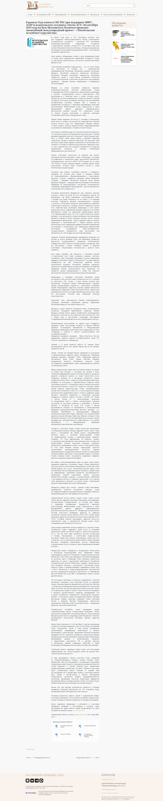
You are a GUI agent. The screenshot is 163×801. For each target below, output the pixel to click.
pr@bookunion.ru (80, 715)
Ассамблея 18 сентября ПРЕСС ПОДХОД (88, 735)
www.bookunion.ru (79, 710)
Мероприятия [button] (60, 15)
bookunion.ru (120, 799)
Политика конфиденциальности (110, 793)
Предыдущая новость (42, 758)
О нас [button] (30, 15)
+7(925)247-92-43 (108, 779)
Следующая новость (83, 758)
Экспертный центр (78, 15)
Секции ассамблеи (66, 734)
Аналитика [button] (94, 15)
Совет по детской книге (113, 15)
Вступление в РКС (44, 15)
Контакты (131, 15)
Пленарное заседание (90, 725)
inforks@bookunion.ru (109, 789)
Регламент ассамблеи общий (66, 726)
